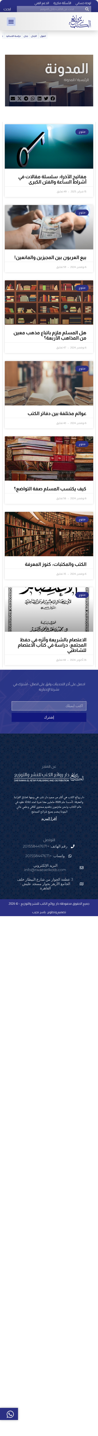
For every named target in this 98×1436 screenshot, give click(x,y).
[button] (11, 21)
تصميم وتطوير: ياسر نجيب (49, 912)
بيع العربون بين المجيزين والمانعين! (50, 257)
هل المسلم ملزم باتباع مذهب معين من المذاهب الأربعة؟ (49, 335)
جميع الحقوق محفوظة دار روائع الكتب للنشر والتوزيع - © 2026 (49, 903)
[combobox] (54, 9)
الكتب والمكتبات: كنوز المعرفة (55, 564)
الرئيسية (83, 80)
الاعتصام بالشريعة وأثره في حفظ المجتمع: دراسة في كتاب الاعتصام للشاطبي (52, 645)
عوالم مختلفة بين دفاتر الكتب (57, 413)
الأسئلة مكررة (62, 3)
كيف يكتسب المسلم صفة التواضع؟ (50, 488)
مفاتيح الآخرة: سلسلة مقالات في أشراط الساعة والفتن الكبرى (52, 179)
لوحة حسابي (83, 3)
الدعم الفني (41, 3)
